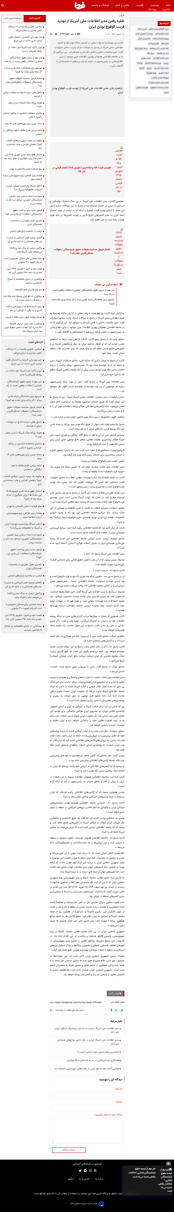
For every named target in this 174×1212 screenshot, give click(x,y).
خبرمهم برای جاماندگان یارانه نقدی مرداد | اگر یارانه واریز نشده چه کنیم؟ (23, 70)
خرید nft (150, 53)
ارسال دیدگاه (69, 1150)
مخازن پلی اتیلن (144, 38)
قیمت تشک (142, 29)
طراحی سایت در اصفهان (160, 87)
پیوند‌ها (152, 9)
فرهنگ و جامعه (100, 5)
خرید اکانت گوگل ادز (161, 58)
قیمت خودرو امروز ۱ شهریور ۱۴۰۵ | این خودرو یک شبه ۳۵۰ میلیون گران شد (24, 270)
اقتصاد (140, 5)
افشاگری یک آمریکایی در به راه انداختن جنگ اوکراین (93, 1060)
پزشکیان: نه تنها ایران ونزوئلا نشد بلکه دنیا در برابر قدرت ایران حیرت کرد (23, 298)
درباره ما (99, 1179)
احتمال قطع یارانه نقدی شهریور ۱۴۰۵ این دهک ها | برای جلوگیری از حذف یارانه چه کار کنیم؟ (23, 158)
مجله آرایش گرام (141, 48)
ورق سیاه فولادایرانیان (153, 63)
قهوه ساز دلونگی (142, 87)
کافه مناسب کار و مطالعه (159, 48)
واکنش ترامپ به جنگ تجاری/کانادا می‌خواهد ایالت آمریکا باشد (26, 250)
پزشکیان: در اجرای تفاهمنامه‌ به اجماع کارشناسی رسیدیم (24, 281)
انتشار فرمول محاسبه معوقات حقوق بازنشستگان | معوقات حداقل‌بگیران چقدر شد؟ (82, 251)
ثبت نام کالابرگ (163, 53)
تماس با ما (84, 1179)
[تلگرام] (121, 1010)
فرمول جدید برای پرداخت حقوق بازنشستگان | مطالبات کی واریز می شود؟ (23, 212)
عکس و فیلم (123, 5)
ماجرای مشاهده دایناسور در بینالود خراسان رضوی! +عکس (22, 115)
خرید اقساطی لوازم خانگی (159, 29)
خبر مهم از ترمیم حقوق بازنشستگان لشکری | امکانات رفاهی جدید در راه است (142, 1173)
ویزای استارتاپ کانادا (161, 38)
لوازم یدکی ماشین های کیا (159, 82)
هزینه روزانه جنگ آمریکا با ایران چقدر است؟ (25, 104)
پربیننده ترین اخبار (13, 18)
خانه (168, 5)
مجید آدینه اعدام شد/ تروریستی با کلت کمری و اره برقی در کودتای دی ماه (24, 308)
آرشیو (71, 1179)
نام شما (118, 1089)
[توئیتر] (79, 1170)
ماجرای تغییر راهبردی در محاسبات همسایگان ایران (26, 222)
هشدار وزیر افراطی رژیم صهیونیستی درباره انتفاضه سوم (22, 177)
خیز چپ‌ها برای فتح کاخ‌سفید (28, 290)
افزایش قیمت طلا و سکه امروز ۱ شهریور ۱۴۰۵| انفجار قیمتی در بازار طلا (82, 169)
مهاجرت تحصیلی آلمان (144, 33)
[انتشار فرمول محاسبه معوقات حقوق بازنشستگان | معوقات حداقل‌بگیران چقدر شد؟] (117, 251)
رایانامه (119, 1102)
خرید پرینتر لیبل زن (161, 68)
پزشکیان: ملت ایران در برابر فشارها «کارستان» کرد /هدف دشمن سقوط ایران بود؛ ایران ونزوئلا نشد (23, 327)
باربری (149, 68)
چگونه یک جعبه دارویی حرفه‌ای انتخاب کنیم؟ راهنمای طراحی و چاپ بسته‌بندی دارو (24, 144)
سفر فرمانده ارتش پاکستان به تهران (25, 169)
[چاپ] (52, 34)
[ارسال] (56, 34)
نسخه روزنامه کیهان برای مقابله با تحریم (24, 317)
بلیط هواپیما (151, 73)
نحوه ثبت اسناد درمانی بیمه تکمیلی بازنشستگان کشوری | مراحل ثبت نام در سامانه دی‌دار (24, 200)
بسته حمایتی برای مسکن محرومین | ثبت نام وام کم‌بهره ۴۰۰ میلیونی (23, 260)
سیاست (155, 5)
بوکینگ (139, 63)
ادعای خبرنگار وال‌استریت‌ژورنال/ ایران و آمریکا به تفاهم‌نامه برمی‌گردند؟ (24, 188)
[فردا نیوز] (80, 5)
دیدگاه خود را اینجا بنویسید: (108, 1115)
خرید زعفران (145, 58)
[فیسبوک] (112, 1010)
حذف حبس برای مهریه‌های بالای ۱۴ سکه (23, 124)
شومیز (166, 92)
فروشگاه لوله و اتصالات (160, 78)
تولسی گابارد (114, 993)
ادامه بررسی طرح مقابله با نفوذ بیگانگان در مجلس (22, 132)
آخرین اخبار (34, 18)
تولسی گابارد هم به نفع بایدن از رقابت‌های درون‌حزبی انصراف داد (86, 1069)
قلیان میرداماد (153, 43)
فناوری (166, 9)
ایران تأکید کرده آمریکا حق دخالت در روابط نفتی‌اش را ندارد (25, 49)
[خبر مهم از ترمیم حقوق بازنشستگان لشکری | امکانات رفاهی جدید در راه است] (165, 1180)
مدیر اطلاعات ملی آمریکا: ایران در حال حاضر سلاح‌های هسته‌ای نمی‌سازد (88, 1042)
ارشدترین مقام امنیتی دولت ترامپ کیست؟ (98, 1052)
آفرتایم (141, 68)
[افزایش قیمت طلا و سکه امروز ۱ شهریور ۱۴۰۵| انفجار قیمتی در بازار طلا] (117, 170)
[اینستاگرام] (89, 1170)
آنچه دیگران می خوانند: (106, 285)
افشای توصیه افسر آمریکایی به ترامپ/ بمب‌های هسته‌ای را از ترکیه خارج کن (24, 239)
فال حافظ (165, 43)
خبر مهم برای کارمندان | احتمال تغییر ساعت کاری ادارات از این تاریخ (25, 39)
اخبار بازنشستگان (162, 33)
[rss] (94, 1170)
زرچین (166, 63)
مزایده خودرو (164, 73)
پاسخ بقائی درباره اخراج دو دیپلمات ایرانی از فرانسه (22, 94)
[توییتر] (116, 1010)
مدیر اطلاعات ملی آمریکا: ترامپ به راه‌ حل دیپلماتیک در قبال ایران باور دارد (87, 1030)
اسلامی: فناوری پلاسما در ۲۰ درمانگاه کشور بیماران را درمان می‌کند (25, 28)
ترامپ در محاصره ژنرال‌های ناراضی (26, 231)
